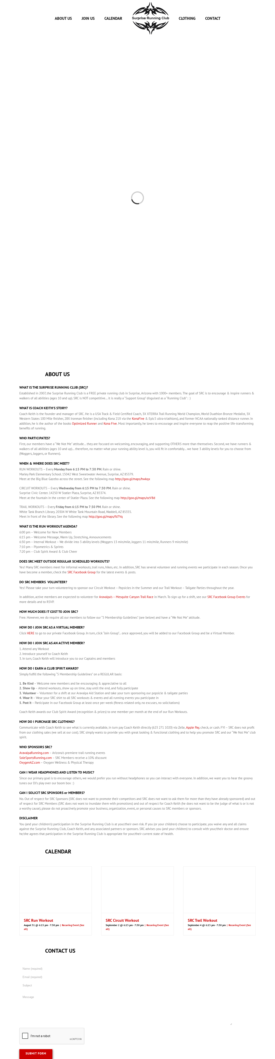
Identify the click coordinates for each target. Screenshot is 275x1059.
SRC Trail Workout (202, 920)
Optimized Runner (84, 423)
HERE (30, 633)
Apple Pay (192, 727)
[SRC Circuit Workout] (137, 890)
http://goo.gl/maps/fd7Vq (106, 516)
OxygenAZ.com (29, 762)
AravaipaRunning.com (34, 753)
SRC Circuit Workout (122, 920)
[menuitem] (71, 18)
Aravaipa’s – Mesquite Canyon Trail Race (126, 597)
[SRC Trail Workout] (219, 890)
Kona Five (110, 423)
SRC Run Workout (38, 920)
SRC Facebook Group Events (226, 597)
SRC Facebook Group (81, 572)
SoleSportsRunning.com (35, 758)
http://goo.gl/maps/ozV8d (138, 498)
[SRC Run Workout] (56, 890)
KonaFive (138, 419)
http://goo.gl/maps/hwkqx (132, 479)
